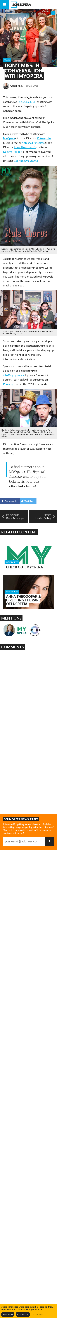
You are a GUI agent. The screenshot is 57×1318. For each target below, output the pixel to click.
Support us (8, 1314)
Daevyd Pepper (12, 151)
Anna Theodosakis (25, 147)
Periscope (9, 384)
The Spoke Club (26, 101)
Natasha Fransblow (33, 142)
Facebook (11, 501)
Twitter (29, 501)
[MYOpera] (22, 630)
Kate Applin (44, 138)
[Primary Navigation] (4, 4)
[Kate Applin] (9, 630)
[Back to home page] (33, 5)
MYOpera (9, 138)
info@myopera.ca (13, 375)
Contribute (22, 1314)
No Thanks (38, 1314)
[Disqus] (28, 689)
